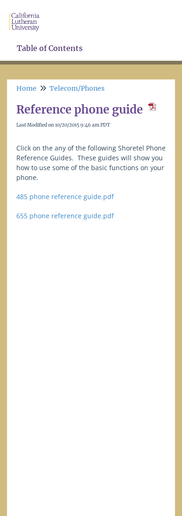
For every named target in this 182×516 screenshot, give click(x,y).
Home (26, 88)
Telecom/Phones (77, 88)
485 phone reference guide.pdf (65, 196)
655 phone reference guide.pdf (65, 215)
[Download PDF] (151, 109)
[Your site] (28, 12)
